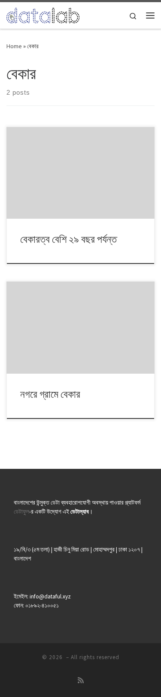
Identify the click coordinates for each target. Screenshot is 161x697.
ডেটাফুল (21, 511)
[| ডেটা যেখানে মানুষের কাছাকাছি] (42, 14)
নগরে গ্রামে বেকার (50, 394)
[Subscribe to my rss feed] (81, 680)
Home (14, 46)
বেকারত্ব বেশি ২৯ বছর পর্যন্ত (68, 239)
